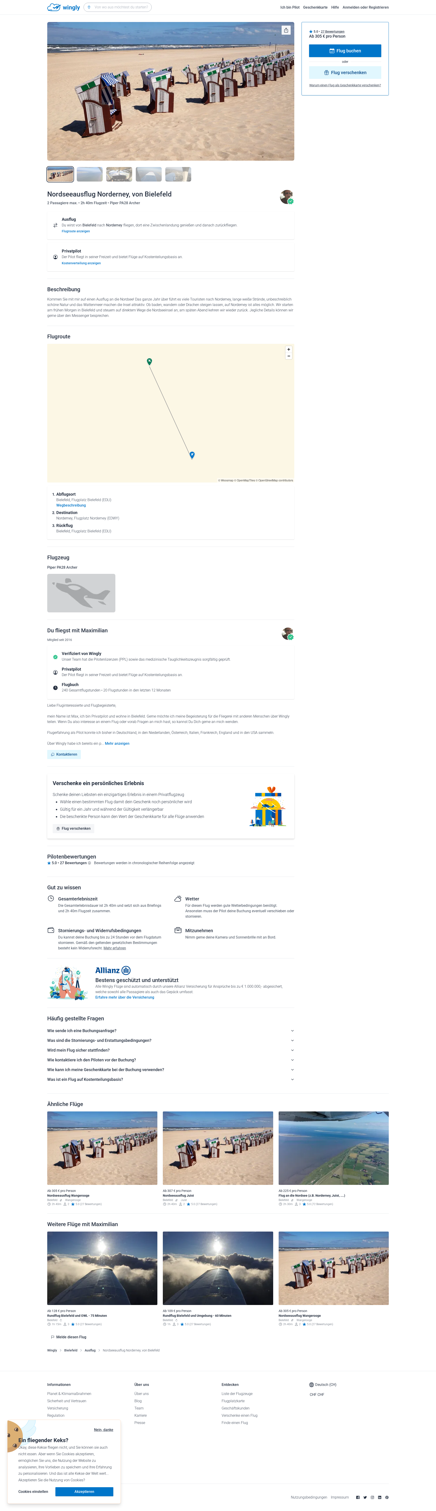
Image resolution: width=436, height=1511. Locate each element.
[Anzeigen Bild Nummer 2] (90, 174)
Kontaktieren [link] (66, 754)
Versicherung (57, 1408)
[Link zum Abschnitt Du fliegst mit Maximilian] (287, 203)
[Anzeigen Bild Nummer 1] (60, 174)
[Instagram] (372, 1497)
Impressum (340, 1497)
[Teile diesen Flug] (286, 30)
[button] (192, 455)
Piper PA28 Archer (125, 203)
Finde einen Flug (235, 1423)
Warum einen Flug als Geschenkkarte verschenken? (345, 85)
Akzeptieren (84, 1491)
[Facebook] (358, 1497)
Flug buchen (349, 50)
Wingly (52, 1350)
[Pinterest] (387, 1497)
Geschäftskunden (236, 1408)
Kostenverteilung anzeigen (81, 263)
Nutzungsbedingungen (309, 1497)
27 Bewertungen (332, 31)
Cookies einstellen (33, 1491)
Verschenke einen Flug (240, 1415)
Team (139, 1408)
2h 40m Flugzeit (94, 203)
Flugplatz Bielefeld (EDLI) (91, 500)
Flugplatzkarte (233, 1401)
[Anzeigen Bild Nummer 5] (178, 174)
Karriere (140, 1415)
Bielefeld (70, 1350)
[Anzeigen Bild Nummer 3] (119, 174)
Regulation (55, 1415)
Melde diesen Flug (71, 1337)
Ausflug (90, 1350)
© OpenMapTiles (244, 480)
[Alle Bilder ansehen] (170, 91)
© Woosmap (225, 480)
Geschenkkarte (315, 7)
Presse (139, 1423)
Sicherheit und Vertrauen (66, 1401)
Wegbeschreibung (71, 505)
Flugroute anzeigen (76, 231)
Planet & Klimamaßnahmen (69, 1394)
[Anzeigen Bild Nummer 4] (149, 174)
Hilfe (335, 7)
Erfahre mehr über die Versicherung (124, 997)
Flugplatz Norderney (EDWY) (96, 518)
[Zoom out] (288, 356)
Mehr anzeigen (117, 743)
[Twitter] (365, 1497)
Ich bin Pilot (290, 7)
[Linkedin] (380, 1497)
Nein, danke (103, 1430)
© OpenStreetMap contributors (274, 480)
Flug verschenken (76, 828)
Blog (138, 1401)
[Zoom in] (288, 349)
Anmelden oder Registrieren (366, 7)
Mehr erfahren (115, 948)
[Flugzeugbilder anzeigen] (81, 593)
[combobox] (118, 7)
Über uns (141, 1394)
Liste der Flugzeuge (237, 1394)
